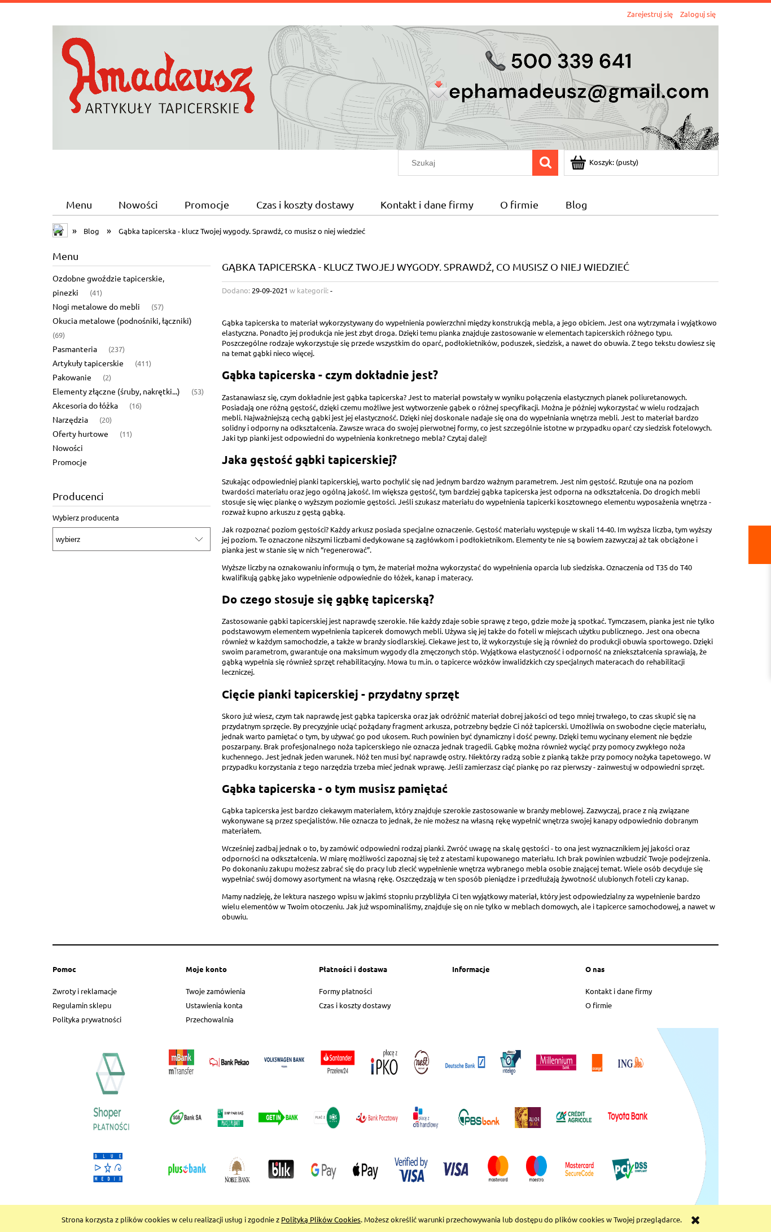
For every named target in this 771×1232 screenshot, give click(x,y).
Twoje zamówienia (216, 991)
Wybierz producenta (85, 518)
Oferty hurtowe (80, 433)
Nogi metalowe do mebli (96, 306)
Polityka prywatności (86, 1019)
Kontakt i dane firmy (618, 991)
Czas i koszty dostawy (355, 1005)
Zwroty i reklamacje (84, 991)
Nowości (67, 448)
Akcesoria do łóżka (85, 405)
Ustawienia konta (214, 1005)
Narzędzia (70, 419)
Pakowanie (71, 377)
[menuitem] (78, 205)
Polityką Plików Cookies (321, 1219)
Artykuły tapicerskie (88, 363)
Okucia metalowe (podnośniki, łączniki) (122, 320)
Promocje (69, 462)
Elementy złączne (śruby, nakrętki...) (116, 391)
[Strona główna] (385, 86)
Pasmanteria (74, 349)
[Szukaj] (545, 163)
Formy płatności (345, 991)
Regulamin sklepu (81, 1005)
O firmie (598, 1005)
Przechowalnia (210, 1019)
